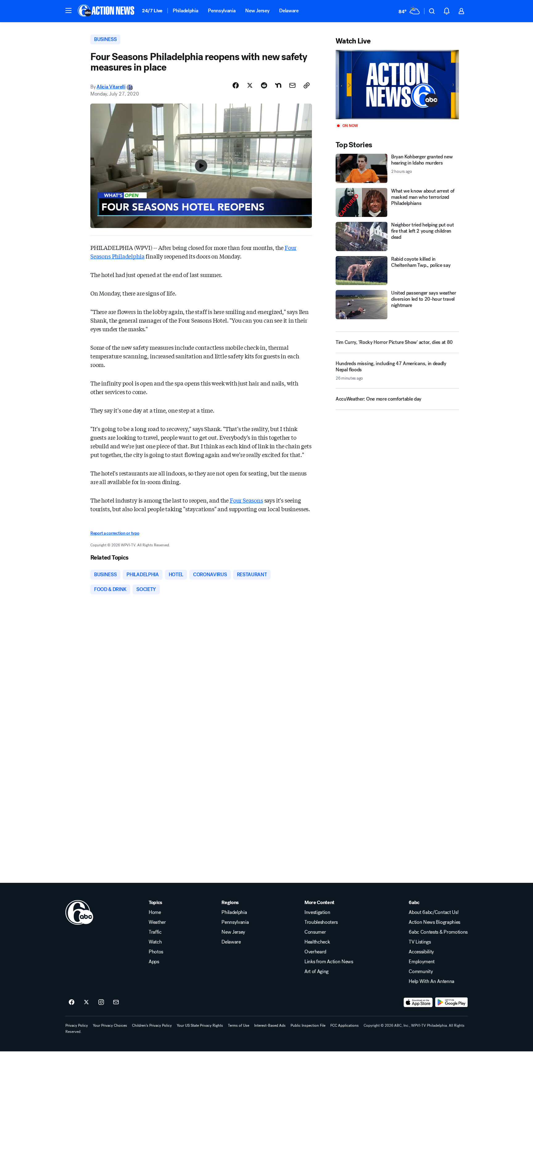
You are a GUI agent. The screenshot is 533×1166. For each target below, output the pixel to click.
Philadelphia (185, 10)
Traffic (155, 932)
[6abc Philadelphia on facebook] (71, 1002)
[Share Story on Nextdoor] (278, 85)
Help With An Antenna (431, 981)
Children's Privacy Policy (152, 1025)
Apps (154, 961)
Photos (156, 951)
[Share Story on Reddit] (264, 85)
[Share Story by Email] (292, 85)
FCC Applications (344, 1025)
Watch (155, 942)
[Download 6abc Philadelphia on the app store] (418, 1002)
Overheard (315, 951)
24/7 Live (152, 10)
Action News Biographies (434, 922)
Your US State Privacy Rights (200, 1025)
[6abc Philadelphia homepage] (106, 11)
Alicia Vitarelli (111, 87)
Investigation (317, 912)
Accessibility (421, 951)
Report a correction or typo (114, 533)
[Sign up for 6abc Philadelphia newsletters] (116, 1002)
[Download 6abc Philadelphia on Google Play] (451, 1002)
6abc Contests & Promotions (438, 932)
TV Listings (420, 942)
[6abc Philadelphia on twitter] (86, 1002)
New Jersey (257, 10)
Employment (422, 961)
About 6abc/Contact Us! (433, 912)
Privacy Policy (76, 1025)
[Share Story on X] (250, 85)
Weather (157, 922)
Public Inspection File (308, 1025)
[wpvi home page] (79, 912)
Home (155, 912)
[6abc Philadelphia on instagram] (101, 1002)
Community (421, 971)
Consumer (315, 932)
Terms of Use (238, 1025)
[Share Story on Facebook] (235, 85)
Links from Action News (328, 961)
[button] (68, 10)
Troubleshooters (321, 922)
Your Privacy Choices (110, 1025)
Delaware (288, 10)
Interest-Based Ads (270, 1025)
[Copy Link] (306, 85)
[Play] (397, 84)
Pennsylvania (221, 10)
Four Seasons (246, 500)
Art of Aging (316, 971)
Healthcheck (317, 942)
